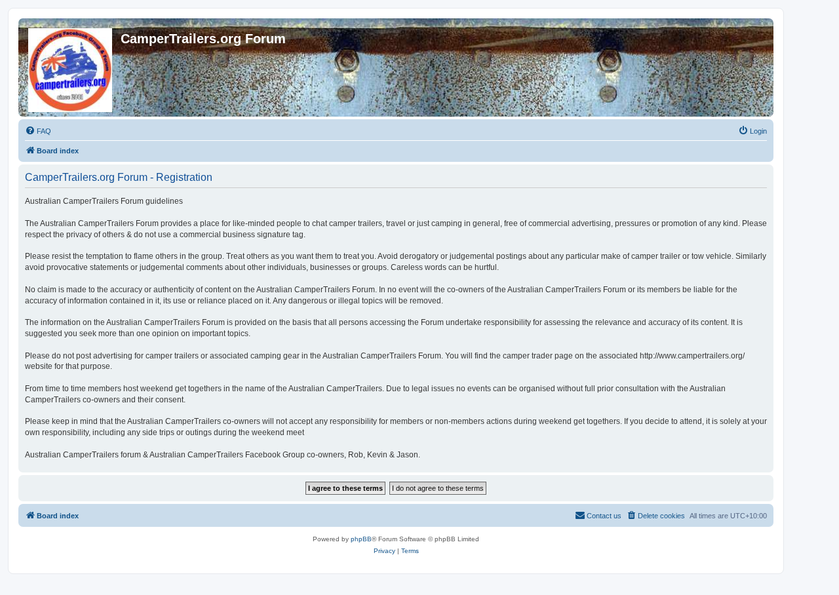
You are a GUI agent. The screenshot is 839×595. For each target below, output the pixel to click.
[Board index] (71, 67)
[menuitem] (38, 131)
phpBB (361, 539)
